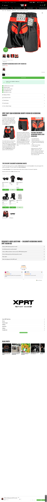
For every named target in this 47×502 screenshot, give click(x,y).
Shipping (5, 2)
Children (23, 328)
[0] (44, 5)
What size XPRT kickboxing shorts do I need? (9, 246)
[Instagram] (32, 2)
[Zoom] (42, 13)
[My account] (42, 5)
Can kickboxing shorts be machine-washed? (9, 249)
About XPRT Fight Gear (23, 319)
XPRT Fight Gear (9, 10)
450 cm (18, 187)
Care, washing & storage (7, 106)
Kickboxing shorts (14, 10)
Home (3, 10)
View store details (8, 82)
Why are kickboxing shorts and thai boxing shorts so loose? (12, 254)
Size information (6, 103)
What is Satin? (4, 256)
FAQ (14, 2)
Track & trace (11, 2)
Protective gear (23, 322)
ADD (5, 189)
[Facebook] (30, 2)
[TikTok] (35, 2)
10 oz (4, 205)
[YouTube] (33, 2)
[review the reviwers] (21, 272)
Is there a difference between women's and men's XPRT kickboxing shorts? (14, 251)
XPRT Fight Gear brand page (23, 332)
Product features (6, 100)
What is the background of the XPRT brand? (9, 259)
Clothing (23, 324)
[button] (41, 2)
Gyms (3, 2)
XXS (10, 203)
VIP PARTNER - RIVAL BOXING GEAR (23, 0)
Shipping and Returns (7, 94)
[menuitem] (3, 2)
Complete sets (23, 330)
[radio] (3, 69)
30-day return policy (7, 87)
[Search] (40, 5)
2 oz (3, 203)
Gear (5, 10)
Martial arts (23, 326)
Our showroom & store (7, 97)
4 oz (4, 203)
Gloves (23, 321)
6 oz (6, 203)
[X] (31, 2)
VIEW (12, 189)
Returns (8, 2)
